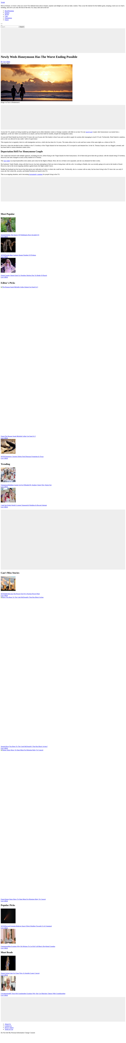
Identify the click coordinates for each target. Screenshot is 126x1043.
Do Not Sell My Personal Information (12, 1033)
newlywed (89, 132)
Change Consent (30, 1033)
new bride (7, 161)
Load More (63, 206)
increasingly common (36, 174)
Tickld (3, 2)
